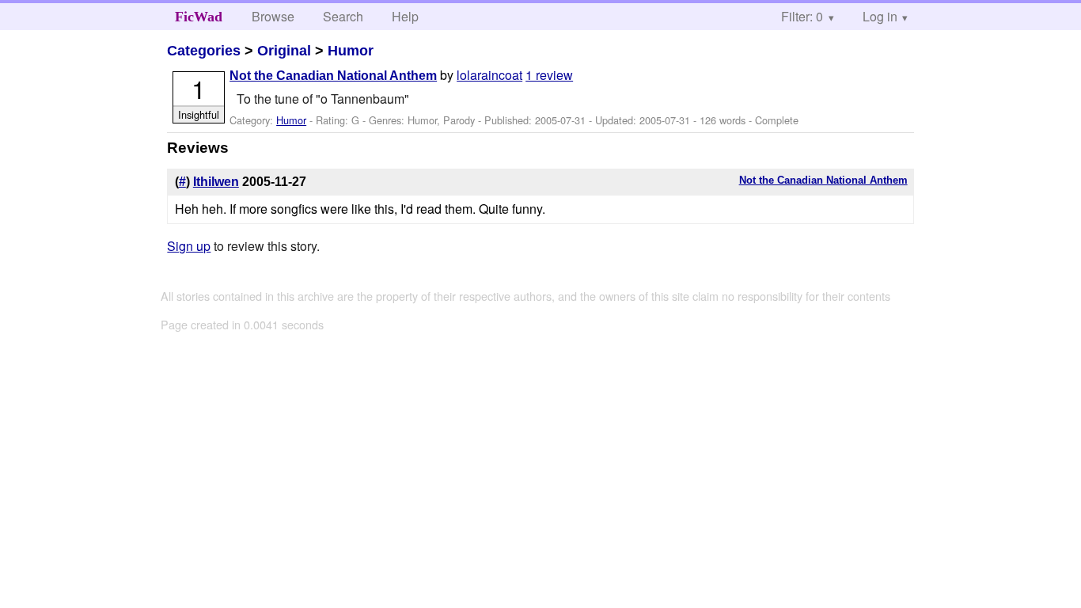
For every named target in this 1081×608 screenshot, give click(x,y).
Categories (204, 51)
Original (284, 51)
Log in (880, 16)
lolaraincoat (489, 75)
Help (405, 16)
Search (343, 16)
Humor (351, 51)
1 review (549, 75)
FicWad (198, 17)
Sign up (189, 246)
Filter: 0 (802, 16)
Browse (273, 16)
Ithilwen (216, 181)
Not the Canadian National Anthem (333, 75)
